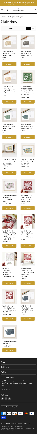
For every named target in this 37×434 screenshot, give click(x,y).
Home (3, 17)
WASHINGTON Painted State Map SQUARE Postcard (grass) (8, 127)
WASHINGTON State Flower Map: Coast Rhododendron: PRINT (9, 198)
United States (8, 407)
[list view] (33, 28)
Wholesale (19, 423)
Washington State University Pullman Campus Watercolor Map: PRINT (9, 309)
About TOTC (27, 423)
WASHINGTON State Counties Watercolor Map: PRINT (28, 162)
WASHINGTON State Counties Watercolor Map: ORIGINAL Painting (9, 163)
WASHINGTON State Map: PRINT (9, 342)
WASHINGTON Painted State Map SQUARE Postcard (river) (27, 127)
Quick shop (9, 64)
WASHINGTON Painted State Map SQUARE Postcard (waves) (27, 309)
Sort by (11, 28)
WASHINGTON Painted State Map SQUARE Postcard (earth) (8, 90)
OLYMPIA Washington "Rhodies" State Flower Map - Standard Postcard (8, 272)
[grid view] (28, 28)
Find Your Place (10, 423)
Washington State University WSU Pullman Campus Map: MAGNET (26, 198)
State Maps (10, 17)
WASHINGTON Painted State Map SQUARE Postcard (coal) (27, 54)
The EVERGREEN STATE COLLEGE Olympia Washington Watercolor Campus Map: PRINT (27, 91)
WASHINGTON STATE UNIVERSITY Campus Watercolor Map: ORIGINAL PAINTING (27, 272)
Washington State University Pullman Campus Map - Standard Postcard (27, 234)
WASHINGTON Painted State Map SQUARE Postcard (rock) (8, 54)
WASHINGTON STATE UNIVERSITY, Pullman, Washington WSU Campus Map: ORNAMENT (9, 235)
